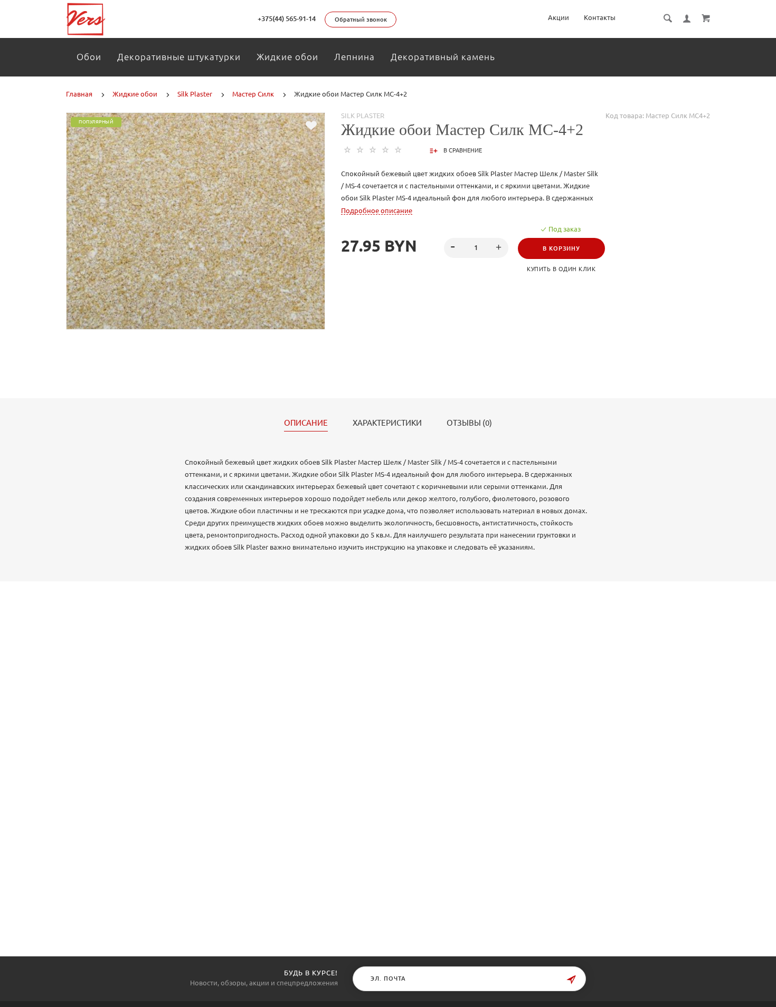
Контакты (600, 17)
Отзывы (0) (469, 423)
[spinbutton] (476, 248)
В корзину (561, 248)
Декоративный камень (443, 57)
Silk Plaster (362, 115)
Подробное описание (376, 210)
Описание (306, 423)
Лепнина (354, 57)
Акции (558, 17)
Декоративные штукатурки (179, 57)
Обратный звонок (361, 19)
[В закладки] (311, 125)
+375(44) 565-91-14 (287, 18)
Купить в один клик (561, 269)
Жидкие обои (287, 57)
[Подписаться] (571, 979)
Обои (89, 57)
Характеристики (387, 423)
